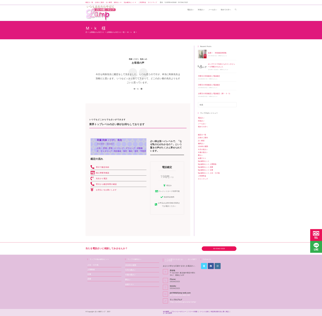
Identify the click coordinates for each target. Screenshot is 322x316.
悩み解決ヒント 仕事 (205, 170)
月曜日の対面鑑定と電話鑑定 (209, 76)
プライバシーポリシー (178, 311)
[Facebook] (211, 266)
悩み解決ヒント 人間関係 (207, 164)
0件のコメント (222, 56)
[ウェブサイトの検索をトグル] (235, 9)
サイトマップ (152, 2)
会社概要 (166, 311)
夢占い (200, 155)
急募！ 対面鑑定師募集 (217, 53)
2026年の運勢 (203, 146)
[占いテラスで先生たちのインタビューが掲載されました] (202, 66)
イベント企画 (204, 311)
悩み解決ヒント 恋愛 (205, 167)
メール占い (202, 124)
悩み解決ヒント (129, 2)
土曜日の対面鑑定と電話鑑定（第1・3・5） (214, 93)
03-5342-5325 (219, 248)
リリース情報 (192, 311)
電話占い (201, 118)
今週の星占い (203, 152)
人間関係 (91, 269)
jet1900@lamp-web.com (180, 295)
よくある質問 (167, 313)
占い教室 (109, 2)
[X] (204, 266)
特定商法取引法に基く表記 (220, 311)
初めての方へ (203, 126)
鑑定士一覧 (89, 2)
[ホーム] (86, 32)
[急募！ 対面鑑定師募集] (202, 54)
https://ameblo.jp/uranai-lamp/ (183, 302)
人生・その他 (92, 265)
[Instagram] (218, 266)
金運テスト (202, 158)
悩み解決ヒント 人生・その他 (209, 173)
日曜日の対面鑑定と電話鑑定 (209, 85)
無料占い (117, 2)
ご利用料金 (142, 2)
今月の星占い (203, 149)
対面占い (201, 121)
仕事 (89, 274)
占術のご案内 (99, 2)
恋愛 (89, 279)
